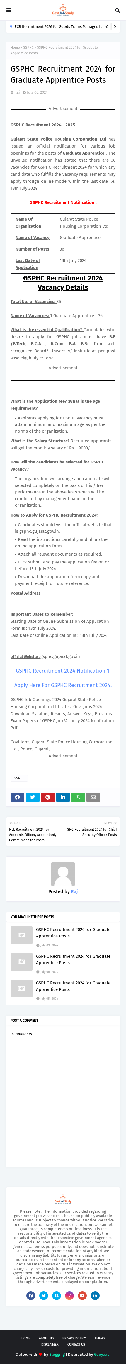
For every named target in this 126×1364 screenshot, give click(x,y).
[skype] (56, 1295)
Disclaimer (50, 1344)
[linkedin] (95, 1295)
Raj (17, 92)
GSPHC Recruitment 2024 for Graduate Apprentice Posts (73, 933)
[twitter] (43, 1295)
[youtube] (82, 1295)
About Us (46, 1338)
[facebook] (30, 1295)
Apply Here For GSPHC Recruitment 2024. (63, 685)
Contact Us (76, 1344)
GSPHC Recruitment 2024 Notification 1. (63, 671)
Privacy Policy (74, 1338)
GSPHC (28, 47)
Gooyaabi (102, 1354)
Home (15, 47)
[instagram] (69, 1295)
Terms (100, 1338)
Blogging (57, 1354)
